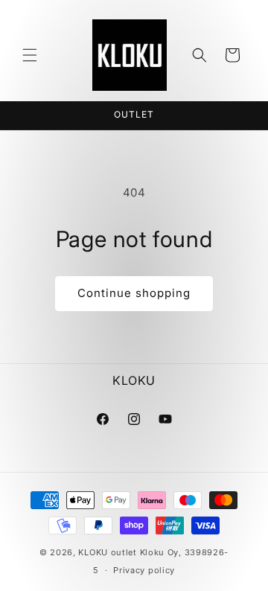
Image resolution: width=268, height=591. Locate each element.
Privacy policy (144, 570)
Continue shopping (134, 293)
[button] (29, 55)
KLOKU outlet (107, 552)
